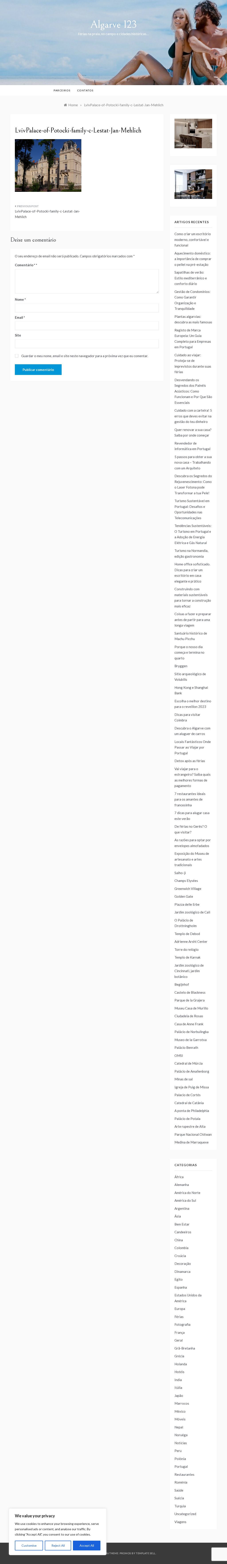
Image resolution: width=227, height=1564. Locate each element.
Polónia (180, 1459)
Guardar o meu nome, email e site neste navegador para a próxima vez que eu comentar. (84, 356)
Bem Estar (182, 1224)
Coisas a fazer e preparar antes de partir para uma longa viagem (192, 619)
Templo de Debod (187, 934)
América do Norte (187, 1193)
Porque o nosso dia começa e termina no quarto (189, 652)
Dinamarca (182, 1272)
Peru (178, 1451)
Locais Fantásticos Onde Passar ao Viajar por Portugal (192, 747)
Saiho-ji (180, 873)
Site (18, 335)
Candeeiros (182, 1232)
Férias (179, 1317)
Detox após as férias (189, 761)
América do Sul (185, 1200)
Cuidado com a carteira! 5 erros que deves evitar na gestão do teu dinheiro (193, 416)
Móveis (180, 1419)
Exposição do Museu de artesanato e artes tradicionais (191, 859)
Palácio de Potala (187, 1119)
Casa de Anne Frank (188, 1024)
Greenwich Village (187, 889)
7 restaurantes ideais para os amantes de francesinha (189, 799)
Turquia (180, 1506)
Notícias (180, 1443)
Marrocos (181, 1403)
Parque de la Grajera (189, 1000)
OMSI (178, 1055)
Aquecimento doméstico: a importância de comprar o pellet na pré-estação (192, 258)
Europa (179, 1309)
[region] (57, 1531)
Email (20, 317)
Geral (178, 1340)
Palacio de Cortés (187, 1095)
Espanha (180, 1287)
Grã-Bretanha (184, 1348)
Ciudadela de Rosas (188, 1016)
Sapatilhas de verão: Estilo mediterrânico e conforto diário (190, 278)
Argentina (181, 1208)
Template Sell (146, 1553)
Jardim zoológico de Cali (192, 912)
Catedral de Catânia (189, 1103)
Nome (20, 299)
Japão (178, 1396)
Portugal (181, 1466)
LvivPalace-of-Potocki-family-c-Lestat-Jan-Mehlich (47, 214)
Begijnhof (181, 984)
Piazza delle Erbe (187, 904)
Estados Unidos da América (188, 1298)
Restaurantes (184, 1474)
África (179, 1177)
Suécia (179, 1498)
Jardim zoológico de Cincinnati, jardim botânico (189, 971)
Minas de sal (183, 1079)
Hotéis (179, 1372)
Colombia (181, 1248)
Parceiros (62, 90)
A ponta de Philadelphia (191, 1111)
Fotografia (182, 1324)
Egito (178, 1279)
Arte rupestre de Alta (189, 1126)
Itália (178, 1388)
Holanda (180, 1364)
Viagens (180, 1522)
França (179, 1332)
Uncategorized (185, 1514)
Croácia (180, 1256)
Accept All (87, 1545)
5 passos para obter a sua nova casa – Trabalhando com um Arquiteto (193, 462)
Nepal (178, 1427)
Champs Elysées (186, 881)
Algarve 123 (113, 24)
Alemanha (181, 1185)
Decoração (182, 1264)
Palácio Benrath (186, 1047)
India (178, 1380)
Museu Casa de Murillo (191, 1008)
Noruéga (181, 1435)
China (178, 1240)
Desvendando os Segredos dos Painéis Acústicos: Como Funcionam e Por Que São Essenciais (193, 391)
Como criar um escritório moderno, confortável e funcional (192, 239)
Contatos (85, 90)
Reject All (58, 1545)
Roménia (180, 1482)
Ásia (177, 1216)
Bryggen (180, 666)
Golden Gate (183, 896)
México (180, 1411)
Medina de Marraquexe (191, 1142)
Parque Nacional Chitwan (193, 1134)
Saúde (178, 1490)
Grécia (179, 1356)
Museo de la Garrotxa (190, 1040)
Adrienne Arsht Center (190, 941)
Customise (29, 1545)
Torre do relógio (186, 949)
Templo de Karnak (187, 957)
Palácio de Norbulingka (191, 1032)
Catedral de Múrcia (188, 1063)
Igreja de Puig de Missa (191, 1087)
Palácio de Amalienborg (191, 1071)
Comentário (25, 265)
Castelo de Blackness (189, 992)
